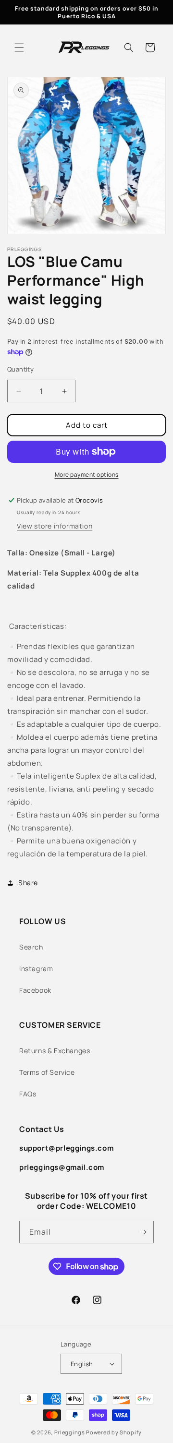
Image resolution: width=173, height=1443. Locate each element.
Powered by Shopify (114, 1432)
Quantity (20, 369)
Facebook (35, 990)
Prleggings (69, 1432)
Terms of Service (47, 1072)
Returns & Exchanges (54, 1050)
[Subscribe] (142, 1232)
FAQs (27, 1093)
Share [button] (28, 882)
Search (31, 946)
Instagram (36, 968)
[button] (19, 47)
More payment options (87, 474)
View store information (54, 525)
